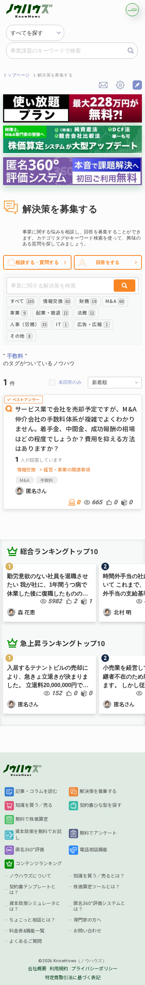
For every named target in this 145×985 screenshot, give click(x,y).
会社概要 (37, 968)
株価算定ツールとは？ (96, 887)
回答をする (108, 262)
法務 (85, 312)
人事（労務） (28, 324)
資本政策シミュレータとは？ (34, 906)
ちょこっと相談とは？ (32, 920)
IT (61, 324)
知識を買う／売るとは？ (99, 876)
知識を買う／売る (34, 805)
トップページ (16, 75)
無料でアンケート (98, 833)
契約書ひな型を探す (100, 805)
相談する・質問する (37, 262)
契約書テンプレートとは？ (32, 890)
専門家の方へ (87, 920)
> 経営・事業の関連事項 (64, 469)
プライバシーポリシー (94, 968)
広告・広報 (92, 324)
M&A (114, 301)
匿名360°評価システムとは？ (99, 906)
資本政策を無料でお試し (38, 834)
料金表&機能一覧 (26, 931)
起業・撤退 (51, 312)
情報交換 (56, 301)
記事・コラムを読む (36, 791)
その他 (20, 335)
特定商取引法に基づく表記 (73, 977)
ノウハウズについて (30, 876)
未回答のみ (70, 382)
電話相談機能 (93, 849)
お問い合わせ (87, 931)
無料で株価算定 (31, 819)
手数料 (46, 480)
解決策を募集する (98, 791)
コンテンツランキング (38, 863)
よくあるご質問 (25, 941)
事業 (18, 312)
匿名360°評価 (29, 849)
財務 (87, 301)
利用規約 (58, 968)
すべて (21, 301)
